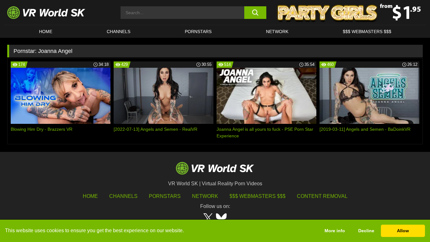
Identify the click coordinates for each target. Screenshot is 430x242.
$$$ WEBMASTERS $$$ (367, 31)
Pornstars (198, 31)
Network (277, 31)
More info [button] (335, 230)
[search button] (255, 12)
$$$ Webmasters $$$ (257, 196)
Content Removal (322, 196)
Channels (118, 31)
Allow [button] (403, 230)
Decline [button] (366, 230)
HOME (45, 31)
